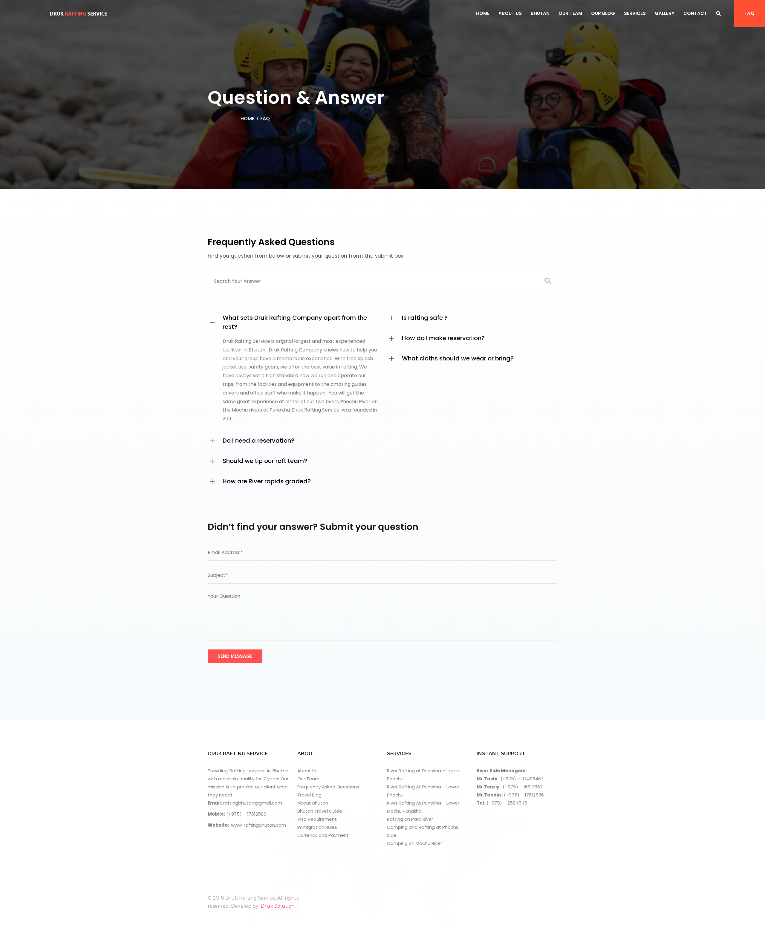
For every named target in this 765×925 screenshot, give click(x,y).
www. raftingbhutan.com (258, 825)
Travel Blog (309, 795)
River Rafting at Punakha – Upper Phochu (423, 774)
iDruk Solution (277, 906)
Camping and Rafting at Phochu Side (423, 831)
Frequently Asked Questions (328, 787)
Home (482, 13)
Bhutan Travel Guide (319, 811)
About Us (510, 13)
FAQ (749, 13)
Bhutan (540, 13)
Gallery (664, 13)
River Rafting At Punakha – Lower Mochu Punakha (423, 807)
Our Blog (603, 13)
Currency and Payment (323, 835)
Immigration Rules (317, 827)
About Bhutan (312, 803)
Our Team (570, 13)
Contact (695, 13)
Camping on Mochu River (414, 843)
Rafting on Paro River (410, 819)
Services (635, 13)
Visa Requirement (317, 819)
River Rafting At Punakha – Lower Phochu (423, 791)
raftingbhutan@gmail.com (252, 803)
